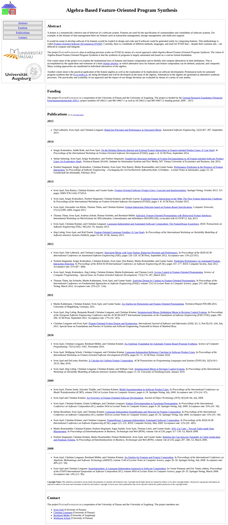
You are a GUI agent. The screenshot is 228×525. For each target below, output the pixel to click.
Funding (22, 27)
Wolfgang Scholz (62, 518)
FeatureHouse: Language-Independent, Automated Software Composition (143, 420)
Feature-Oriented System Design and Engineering (113, 323)
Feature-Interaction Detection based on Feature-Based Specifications (158, 207)
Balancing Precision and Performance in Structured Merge (132, 130)
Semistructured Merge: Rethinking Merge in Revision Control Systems (172, 312)
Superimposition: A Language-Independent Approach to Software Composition (127, 468)
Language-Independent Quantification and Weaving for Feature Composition (143, 412)
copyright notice (78, 115)
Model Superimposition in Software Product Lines (144, 389)
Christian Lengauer (63, 512)
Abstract (23, 23)
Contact (22, 37)
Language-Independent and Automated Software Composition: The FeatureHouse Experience (153, 224)
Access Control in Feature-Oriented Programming (178, 272)
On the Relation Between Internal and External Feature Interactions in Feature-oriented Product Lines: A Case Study (158, 150)
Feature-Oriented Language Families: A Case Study (119, 232)
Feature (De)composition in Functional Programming (152, 403)
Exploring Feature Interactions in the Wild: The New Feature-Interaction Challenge (181, 198)
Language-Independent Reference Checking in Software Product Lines (160, 352)
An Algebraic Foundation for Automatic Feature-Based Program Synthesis (160, 343)
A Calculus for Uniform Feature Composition (111, 360)
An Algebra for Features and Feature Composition (148, 457)
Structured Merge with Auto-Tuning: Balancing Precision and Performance (141, 252)
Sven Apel (59, 509)
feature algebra (110, 63)
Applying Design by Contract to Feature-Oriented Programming (163, 280)
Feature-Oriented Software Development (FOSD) (78, 44)
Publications (23, 32)
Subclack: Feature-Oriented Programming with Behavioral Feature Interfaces (173, 215)
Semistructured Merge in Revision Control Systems (159, 369)
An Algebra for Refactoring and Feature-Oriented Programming (153, 304)
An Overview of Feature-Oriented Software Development (115, 398)
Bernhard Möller (62, 515)
